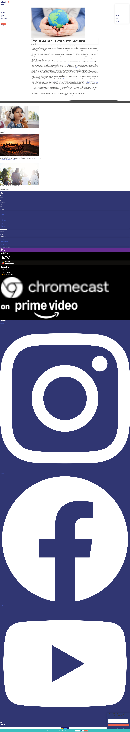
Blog (2, 16)
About (1, 193)
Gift (1, 204)
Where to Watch (3, 232)
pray (91, 61)
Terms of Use (3, 236)
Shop (2, 19)
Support (2, 231)
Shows (3, 13)
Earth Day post (79, 67)
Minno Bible (54, 81)
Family (35, 6)
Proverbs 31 (95, 82)
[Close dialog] (128, 713)
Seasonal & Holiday (11, 159)
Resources (4, 18)
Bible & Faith (2, 159)
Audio (2, 15)
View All (1, 105)
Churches (2, 209)
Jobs (1, 207)
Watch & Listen (5, 131)
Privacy (1, 234)
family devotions (65, 78)
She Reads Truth (89, 82)
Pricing (3, 12)
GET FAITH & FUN (118, 724)
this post (68, 64)
